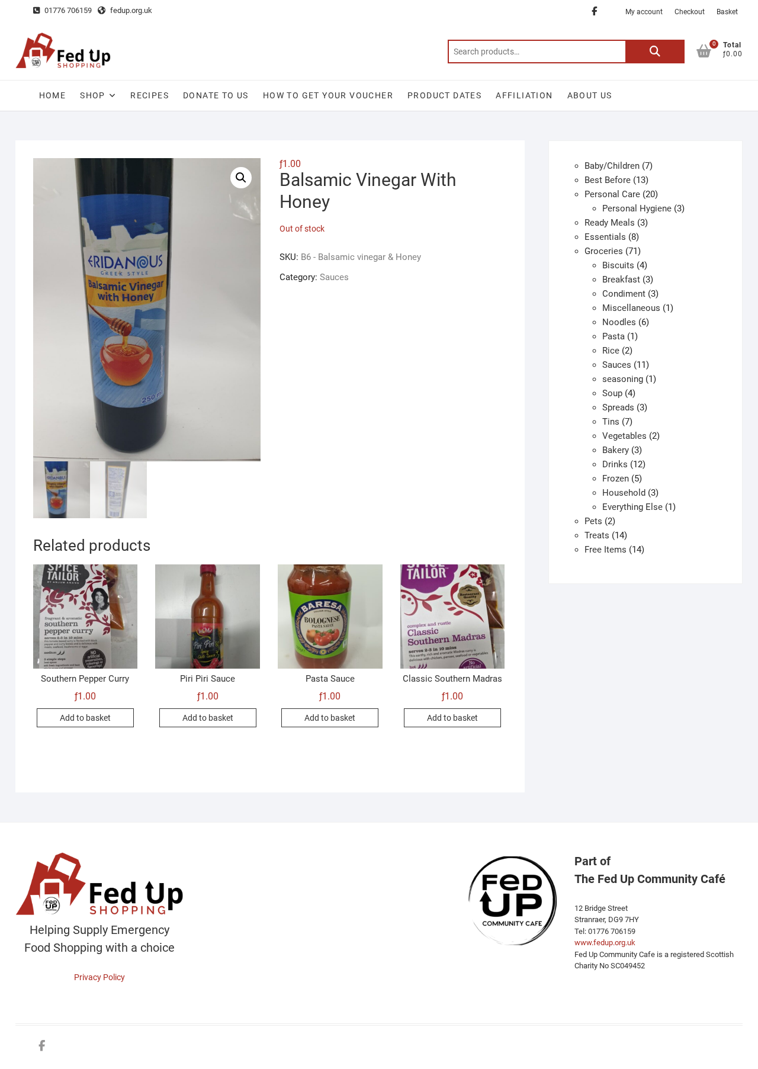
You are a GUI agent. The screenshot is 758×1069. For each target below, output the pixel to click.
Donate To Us (216, 95)
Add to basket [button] (85, 718)
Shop (92, 95)
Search (655, 51)
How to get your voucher (328, 95)
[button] (241, 177)
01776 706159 (67, 10)
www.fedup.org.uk (604, 942)
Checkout (690, 12)
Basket (727, 12)
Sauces (334, 277)
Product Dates (444, 95)
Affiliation (524, 95)
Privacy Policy (99, 977)
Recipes (149, 95)
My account (644, 12)
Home (52, 95)
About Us (589, 95)
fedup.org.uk (130, 10)
